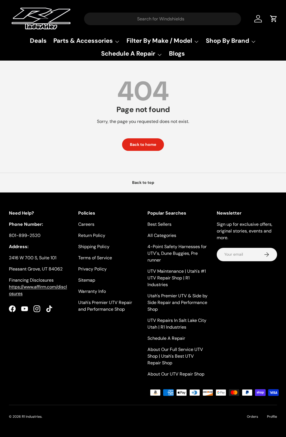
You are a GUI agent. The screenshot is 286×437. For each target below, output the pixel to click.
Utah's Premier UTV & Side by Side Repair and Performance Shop (177, 302)
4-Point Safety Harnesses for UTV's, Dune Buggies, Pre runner (177, 253)
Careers (86, 224)
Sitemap (86, 280)
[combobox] (162, 19)
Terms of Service (95, 258)
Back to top (143, 182)
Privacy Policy (92, 269)
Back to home (143, 144)
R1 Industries (32, 416)
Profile (272, 416)
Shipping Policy (93, 247)
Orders (252, 416)
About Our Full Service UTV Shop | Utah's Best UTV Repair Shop (175, 356)
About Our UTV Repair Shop (175, 374)
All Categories (161, 235)
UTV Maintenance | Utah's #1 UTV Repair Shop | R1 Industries (176, 278)
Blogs (177, 53)
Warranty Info (92, 291)
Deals (38, 41)
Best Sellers (159, 224)
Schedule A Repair (166, 338)
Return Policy (91, 235)
